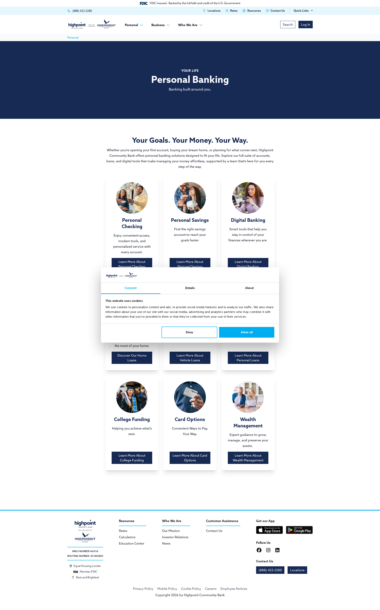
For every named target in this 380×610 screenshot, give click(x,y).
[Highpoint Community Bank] (92, 24)
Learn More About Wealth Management (248, 457)
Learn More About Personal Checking (131, 264)
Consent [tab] (131, 288)
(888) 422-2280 (270, 570)
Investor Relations (175, 537)
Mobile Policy (167, 589)
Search (288, 24)
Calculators (127, 537)
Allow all (247, 332)
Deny (189, 332)
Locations (297, 570)
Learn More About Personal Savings (190, 264)
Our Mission (171, 531)
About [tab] (249, 288)
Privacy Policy (143, 589)
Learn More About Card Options (190, 457)
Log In (305, 24)
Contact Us (214, 531)
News (166, 543)
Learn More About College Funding (132, 457)
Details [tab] (190, 288)
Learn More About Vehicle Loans (190, 357)
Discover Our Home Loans (131, 357)
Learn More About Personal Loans (248, 357)
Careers (211, 589)
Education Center (131, 543)
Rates (123, 531)
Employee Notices (233, 589)
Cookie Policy (191, 589)
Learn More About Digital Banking (248, 264)
